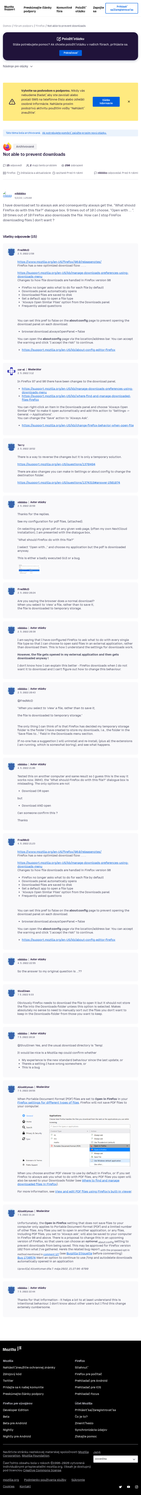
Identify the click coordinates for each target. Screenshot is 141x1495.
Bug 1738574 (26, 1257)
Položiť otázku (80, 9)
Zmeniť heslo (84, 1423)
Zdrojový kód (12, 1374)
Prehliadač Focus (87, 1394)
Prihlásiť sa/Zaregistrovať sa (121, 8)
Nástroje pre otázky (15, 66)
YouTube (128, 1486)
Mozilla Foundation (35, 1455)
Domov (7, 25)
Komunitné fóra (64, 9)
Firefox (40, 25)
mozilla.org (11, 1480)
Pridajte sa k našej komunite (23, 1387)
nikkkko (20, 193)
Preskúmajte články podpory (38, 9)
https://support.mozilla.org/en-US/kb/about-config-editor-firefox (68, 350)
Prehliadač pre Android (91, 1380)
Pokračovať (70, 52)
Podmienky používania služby (45, 1480)
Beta (6, 1416)
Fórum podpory (23, 25)
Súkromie (78, 1480)
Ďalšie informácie (106, 102)
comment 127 (51, 1254)
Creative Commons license (42, 1470)
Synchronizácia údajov (91, 1430)
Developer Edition (16, 1410)
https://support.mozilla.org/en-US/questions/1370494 (56, 464)
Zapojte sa (98, 9)
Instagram (136, 1486)
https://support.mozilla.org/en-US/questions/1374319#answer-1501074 (68, 482)
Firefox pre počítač (88, 1374)
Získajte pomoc (86, 1436)
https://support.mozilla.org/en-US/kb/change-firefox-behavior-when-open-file (78, 425)
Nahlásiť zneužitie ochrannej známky (29, 1367)
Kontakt (25, 1486)
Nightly (8, 1430)
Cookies (9, 1486)
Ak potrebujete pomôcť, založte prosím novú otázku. (74, 133)
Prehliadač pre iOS (88, 1387)
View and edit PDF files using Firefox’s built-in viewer (93, 1191)
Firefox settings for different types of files (48, 1102)
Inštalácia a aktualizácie (36, 173)
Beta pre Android (15, 1423)
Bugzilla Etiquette (79, 1253)
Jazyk (97, 1452)
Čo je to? (81, 1416)
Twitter (8, 1380)
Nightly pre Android (17, 1436)
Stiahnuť (81, 1367)
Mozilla (12, 1349)
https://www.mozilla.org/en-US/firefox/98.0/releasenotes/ (59, 262)
